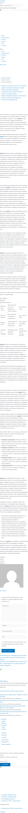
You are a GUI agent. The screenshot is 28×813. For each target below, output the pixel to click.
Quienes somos (5, 37)
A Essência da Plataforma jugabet (10, 89)
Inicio (3, 35)
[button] (14, 3)
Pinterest (4, 723)
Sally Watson (4, 681)
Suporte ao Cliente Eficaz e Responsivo (11, 97)
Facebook (4, 719)
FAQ (3, 43)
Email (1, 761)
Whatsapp (4, 725)
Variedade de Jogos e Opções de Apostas (12, 91)
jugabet (2, 136)
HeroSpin (20, 757)
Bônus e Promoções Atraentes (9, 93)
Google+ (4, 721)
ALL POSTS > (3, 590)
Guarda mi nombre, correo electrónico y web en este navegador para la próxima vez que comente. (14, 644)
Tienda (3, 41)
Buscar (2, 5)
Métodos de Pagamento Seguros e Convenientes (14, 95)
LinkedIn (4, 729)
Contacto (4, 45)
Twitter (3, 727)
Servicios (4, 39)
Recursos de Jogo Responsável (9, 99)
